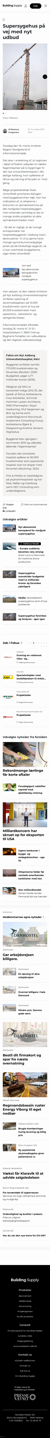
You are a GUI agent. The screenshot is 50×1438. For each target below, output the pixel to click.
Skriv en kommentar (35, 504)
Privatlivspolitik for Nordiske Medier (25, 1331)
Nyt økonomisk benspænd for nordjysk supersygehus (30, 274)
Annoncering (25, 1306)
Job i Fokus (11, 643)
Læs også (26, 265)
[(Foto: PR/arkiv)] (25, 76)
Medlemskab (25, 1301)
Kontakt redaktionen (25, 1360)
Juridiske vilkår (25, 1336)
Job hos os (25, 1371)
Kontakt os (25, 1365)
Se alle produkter (25, 1316)
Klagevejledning (25, 1341)
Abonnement (25, 1296)
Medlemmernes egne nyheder (22, 917)
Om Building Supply (25, 1376)
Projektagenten (25, 1311)
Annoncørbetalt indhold (25, 1346)
